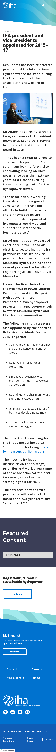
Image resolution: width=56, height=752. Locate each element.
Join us (36, 677)
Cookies (49, 739)
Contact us (14, 669)
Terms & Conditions (8, 739)
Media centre (15, 677)
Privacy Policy (30, 739)
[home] (9, 5)
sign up (15, 651)
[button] (51, 5)
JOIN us (17, 594)
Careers (37, 669)
